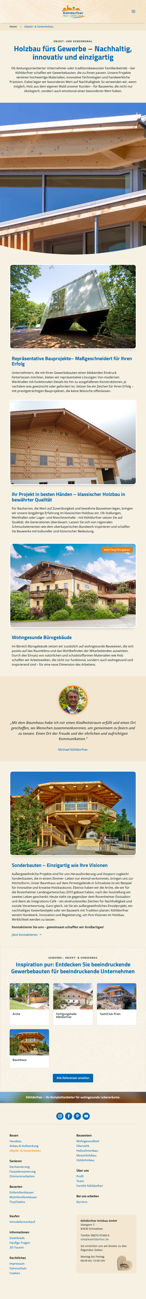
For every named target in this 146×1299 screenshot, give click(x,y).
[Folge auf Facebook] (68, 1116)
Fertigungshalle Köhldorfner (66, 1015)
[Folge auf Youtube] (86, 1116)
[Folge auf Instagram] (59, 1116)
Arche (16, 1014)
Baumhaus (20, 1060)
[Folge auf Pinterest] (77, 1116)
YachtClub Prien (110, 1014)
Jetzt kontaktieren (25, 935)
